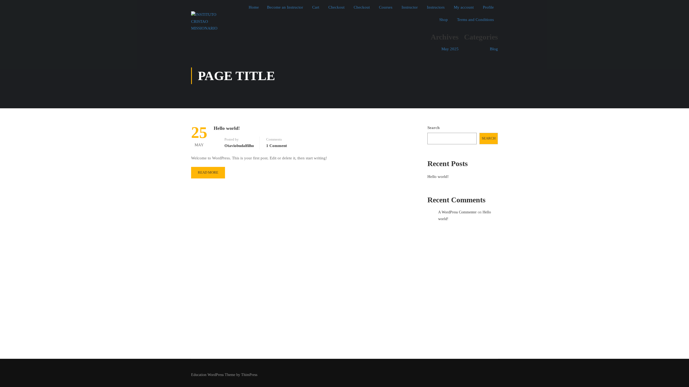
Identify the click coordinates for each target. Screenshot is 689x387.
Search (433, 128)
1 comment (276, 146)
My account (464, 7)
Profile (488, 7)
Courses (385, 7)
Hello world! (227, 128)
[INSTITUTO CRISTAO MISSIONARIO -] (212, 21)
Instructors (436, 7)
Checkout (336, 7)
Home (254, 7)
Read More (208, 172)
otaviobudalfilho (239, 146)
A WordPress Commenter (457, 212)
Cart (315, 7)
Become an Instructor (285, 7)
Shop (443, 19)
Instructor (410, 7)
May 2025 (450, 49)
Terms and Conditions (475, 19)
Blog (494, 49)
